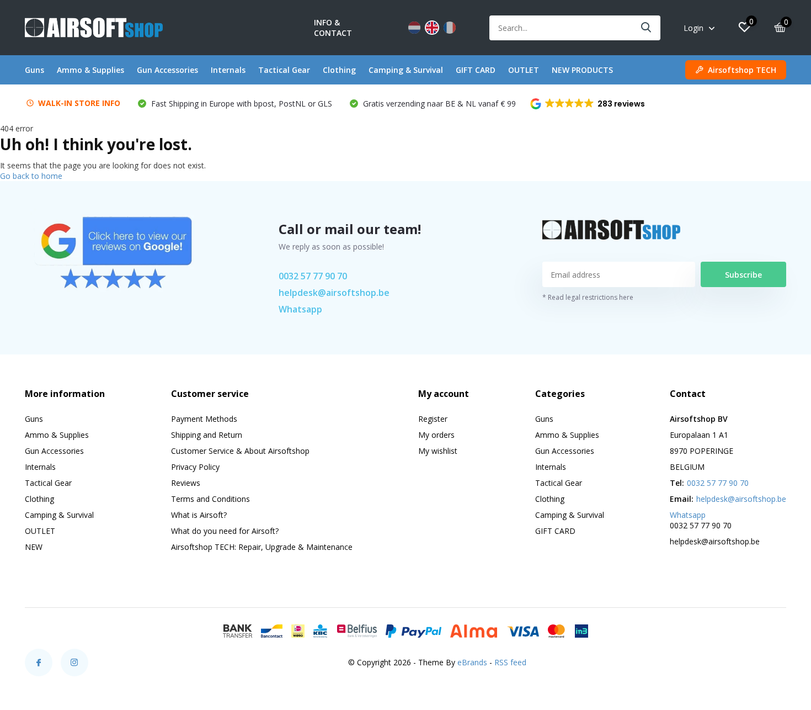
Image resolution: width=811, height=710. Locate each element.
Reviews (185, 483)
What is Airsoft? (199, 515)
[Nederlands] (414, 28)
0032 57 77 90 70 (313, 276)
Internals (228, 70)
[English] (432, 28)
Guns (34, 70)
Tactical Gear (284, 70)
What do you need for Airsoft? (225, 531)
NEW (33, 547)
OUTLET (523, 70)
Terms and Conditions (210, 499)
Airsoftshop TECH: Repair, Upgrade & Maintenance (262, 547)
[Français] (450, 28)
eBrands (472, 662)
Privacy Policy (195, 467)
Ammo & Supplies (90, 70)
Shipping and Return (206, 435)
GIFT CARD (475, 70)
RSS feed (510, 662)
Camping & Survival (406, 70)
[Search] (646, 27)
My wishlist (437, 451)
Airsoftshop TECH (742, 70)
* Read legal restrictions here (587, 297)
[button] (588, 104)
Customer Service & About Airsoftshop (240, 451)
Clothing (339, 70)
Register (432, 419)
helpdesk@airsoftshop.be (334, 293)
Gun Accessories (167, 70)
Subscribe (743, 274)
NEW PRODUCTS (582, 70)
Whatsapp (300, 309)
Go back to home (31, 176)
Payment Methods (204, 419)
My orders (436, 435)
